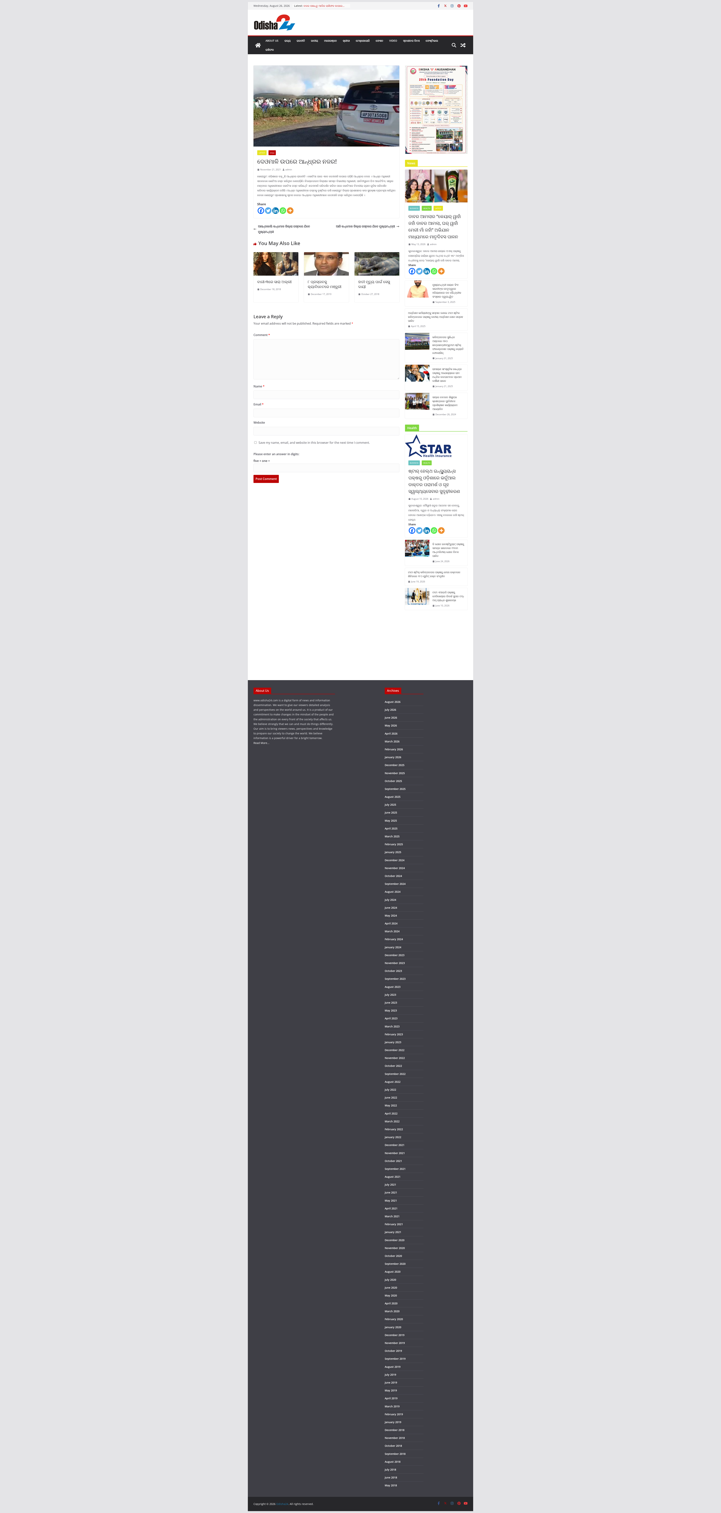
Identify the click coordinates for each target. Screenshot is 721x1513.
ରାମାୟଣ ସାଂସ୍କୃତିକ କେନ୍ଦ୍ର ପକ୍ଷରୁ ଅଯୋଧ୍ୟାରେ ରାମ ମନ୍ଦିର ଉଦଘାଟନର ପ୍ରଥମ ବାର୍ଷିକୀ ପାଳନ (447, 375)
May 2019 (391, 1390)
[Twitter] (268, 210)
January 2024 (393, 947)
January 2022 (393, 1137)
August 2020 (392, 1271)
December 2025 (394, 765)
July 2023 (390, 994)
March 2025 (392, 836)
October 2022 (393, 1066)
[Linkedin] (275, 210)
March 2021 (392, 1216)
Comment (261, 335)
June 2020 (391, 1287)
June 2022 (391, 1097)
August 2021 (392, 1176)
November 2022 (395, 1058)
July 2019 (390, 1374)
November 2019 (395, 1343)
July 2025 (390, 804)
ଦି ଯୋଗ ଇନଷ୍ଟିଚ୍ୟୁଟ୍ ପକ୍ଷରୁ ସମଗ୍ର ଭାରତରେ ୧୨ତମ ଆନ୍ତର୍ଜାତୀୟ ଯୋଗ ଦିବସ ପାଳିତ (448, 550)
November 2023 (395, 963)
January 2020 (393, 1327)
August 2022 (392, 1082)
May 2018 (391, 1485)
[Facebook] (261, 210)
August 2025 (392, 797)
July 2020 (390, 1279)
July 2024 (390, 900)
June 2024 (391, 907)
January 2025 (393, 852)
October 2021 (393, 1161)
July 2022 (390, 1089)
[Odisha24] (257, 45)
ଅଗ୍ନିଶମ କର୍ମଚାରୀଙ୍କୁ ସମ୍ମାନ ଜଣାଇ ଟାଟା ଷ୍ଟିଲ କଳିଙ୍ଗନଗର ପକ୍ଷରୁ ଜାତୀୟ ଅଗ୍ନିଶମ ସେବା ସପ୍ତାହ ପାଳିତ (435, 317)
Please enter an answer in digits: (276, 454)
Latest (262, 152)
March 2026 (392, 741)
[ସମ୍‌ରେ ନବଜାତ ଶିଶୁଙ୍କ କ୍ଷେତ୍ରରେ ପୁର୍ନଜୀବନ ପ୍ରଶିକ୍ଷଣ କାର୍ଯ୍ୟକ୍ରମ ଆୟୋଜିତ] (417, 406)
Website (259, 422)
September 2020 (395, 1264)
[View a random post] (463, 45)
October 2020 (393, 1256)
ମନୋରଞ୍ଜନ (330, 40)
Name (259, 386)
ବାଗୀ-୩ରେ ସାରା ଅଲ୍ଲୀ (274, 281)
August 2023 (392, 987)
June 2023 (391, 1002)
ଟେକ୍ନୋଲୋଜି (363, 40)
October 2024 (393, 876)
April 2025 (391, 828)
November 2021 (395, 1153)
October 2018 (393, 1446)
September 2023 (395, 979)
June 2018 (391, 1477)
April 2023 (391, 1018)
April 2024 (391, 923)
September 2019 (395, 1358)
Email (258, 404)
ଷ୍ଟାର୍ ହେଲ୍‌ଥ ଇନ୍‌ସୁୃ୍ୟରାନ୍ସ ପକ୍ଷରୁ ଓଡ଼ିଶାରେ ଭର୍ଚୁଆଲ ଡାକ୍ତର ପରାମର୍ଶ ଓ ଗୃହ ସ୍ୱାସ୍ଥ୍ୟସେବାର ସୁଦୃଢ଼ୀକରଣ (434, 481)
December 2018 (394, 1430)
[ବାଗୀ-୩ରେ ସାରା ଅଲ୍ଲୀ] (275, 255)
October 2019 (393, 1351)
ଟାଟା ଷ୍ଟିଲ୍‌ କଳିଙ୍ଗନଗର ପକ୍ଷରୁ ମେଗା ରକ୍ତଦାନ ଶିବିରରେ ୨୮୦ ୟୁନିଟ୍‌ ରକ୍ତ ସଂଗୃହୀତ (434, 574)
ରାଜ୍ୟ (287, 40)
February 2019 (394, 1414)
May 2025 (391, 820)
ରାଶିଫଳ (269, 49)
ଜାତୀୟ (314, 40)
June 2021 (391, 1192)
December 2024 (394, 860)
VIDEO (393, 40)
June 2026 (391, 717)
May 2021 (391, 1200)
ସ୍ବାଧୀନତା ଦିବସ (411, 40)
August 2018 (392, 1461)
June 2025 (391, 812)
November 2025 (395, 773)
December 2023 (394, 955)
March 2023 (392, 1026)
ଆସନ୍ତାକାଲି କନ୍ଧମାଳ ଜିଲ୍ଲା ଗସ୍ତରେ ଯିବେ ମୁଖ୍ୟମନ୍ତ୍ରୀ (284, 229)
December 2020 (394, 1240)
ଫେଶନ (379, 40)
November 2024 (395, 868)
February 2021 (394, 1224)
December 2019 (394, 1335)
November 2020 (395, 1248)
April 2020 (391, 1303)
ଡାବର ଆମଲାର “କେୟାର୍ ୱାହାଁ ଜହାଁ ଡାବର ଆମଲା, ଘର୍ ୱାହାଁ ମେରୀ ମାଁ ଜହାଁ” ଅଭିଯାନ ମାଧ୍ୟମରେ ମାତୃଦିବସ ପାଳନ (434, 226)
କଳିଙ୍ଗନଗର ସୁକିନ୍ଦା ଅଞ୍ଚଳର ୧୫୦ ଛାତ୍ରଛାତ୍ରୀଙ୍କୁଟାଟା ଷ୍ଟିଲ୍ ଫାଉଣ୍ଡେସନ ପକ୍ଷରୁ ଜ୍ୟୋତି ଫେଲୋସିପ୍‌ (448, 345)
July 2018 (390, 1469)
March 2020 (392, 1311)
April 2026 (391, 733)
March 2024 (392, 931)
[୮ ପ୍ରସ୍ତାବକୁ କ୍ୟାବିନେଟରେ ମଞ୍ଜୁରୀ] (326, 255)
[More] (290, 210)
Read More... (261, 743)
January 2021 (393, 1232)
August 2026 (392, 702)
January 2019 (393, 1422)
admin (288, 169)
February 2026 (394, 749)
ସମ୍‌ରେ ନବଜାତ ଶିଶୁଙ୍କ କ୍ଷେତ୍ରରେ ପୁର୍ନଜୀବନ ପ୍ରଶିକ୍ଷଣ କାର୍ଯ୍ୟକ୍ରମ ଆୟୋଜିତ (444, 403)
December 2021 (394, 1145)
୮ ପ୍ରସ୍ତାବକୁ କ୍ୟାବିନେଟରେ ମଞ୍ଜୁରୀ (324, 284)
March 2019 (392, 1406)
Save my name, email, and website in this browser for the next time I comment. (314, 443)
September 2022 (395, 1074)
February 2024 (394, 939)
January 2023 (393, 1042)
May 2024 (391, 915)
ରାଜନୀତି (301, 40)
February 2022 (394, 1129)
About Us (271, 40)
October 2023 (393, 971)
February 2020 (394, 1319)
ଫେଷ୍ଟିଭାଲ (432, 40)
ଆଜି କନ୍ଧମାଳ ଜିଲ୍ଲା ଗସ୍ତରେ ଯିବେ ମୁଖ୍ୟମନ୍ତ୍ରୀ (365, 226)
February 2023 (394, 1034)
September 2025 (395, 789)
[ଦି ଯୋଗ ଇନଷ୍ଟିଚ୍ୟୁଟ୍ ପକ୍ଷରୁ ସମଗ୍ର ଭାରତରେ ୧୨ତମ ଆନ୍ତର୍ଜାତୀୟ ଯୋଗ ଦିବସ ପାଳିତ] (417, 553)
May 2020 (391, 1295)
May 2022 (391, 1105)
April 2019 (391, 1398)
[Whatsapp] (283, 210)
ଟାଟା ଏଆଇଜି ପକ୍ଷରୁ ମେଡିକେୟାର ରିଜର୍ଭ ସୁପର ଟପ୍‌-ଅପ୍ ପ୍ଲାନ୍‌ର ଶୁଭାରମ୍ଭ (448, 596)
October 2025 (393, 781)
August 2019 (392, 1367)
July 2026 (390, 709)
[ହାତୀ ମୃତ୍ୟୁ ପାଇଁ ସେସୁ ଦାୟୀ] (376, 255)
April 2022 (391, 1113)
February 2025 (394, 844)
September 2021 (395, 1169)
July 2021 (390, 1184)
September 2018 (395, 1454)
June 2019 (391, 1382)
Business (414, 208)
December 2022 (394, 1050)
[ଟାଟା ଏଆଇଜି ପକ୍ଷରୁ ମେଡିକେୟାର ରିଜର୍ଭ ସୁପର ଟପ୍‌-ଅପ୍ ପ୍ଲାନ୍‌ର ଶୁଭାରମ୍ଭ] (417, 599)
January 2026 (393, 757)
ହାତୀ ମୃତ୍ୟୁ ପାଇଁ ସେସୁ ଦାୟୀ (374, 284)
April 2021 (391, 1208)
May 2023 (391, 1010)
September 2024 (395, 884)
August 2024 (392, 891)
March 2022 (392, 1121)
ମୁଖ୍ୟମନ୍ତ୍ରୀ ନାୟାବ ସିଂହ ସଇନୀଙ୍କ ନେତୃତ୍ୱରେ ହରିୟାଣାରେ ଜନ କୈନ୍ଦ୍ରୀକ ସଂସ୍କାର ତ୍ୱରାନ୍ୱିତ (446, 290)
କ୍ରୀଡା (346, 40)
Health (426, 208)
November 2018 (395, 1438)
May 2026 (391, 725)
